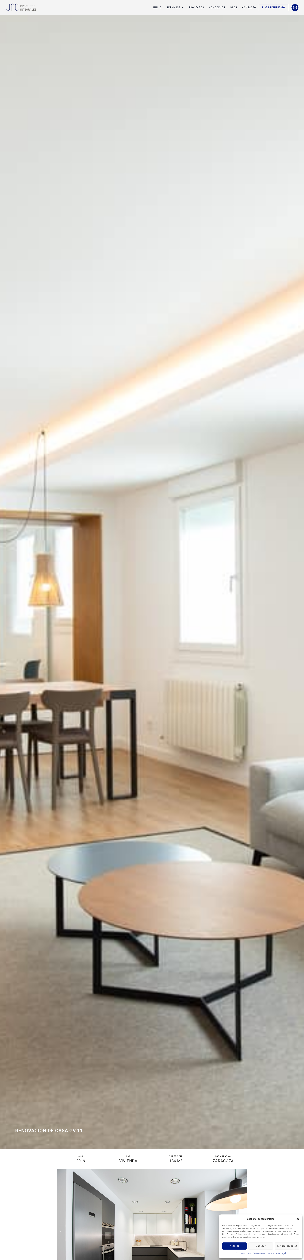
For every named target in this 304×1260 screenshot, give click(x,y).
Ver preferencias (287, 1246)
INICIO (157, 7)
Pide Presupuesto (273, 7)
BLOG (233, 7)
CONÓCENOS (217, 7)
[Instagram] (294, 7)
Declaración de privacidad (264, 1253)
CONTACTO (249, 7)
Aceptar (234, 1246)
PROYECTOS (196, 7)
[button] (297, 1218)
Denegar (261, 1246)
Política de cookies (243, 1253)
